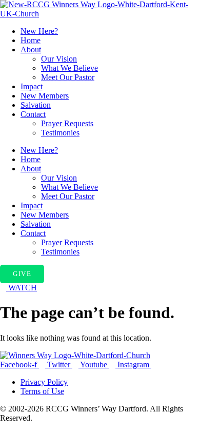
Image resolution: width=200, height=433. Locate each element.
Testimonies (60, 132)
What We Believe (69, 68)
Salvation (36, 105)
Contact (33, 114)
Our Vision (59, 58)
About (31, 49)
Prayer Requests (67, 123)
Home (31, 40)
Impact (32, 86)
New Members (45, 95)
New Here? (39, 31)
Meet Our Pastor (67, 77)
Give (22, 274)
